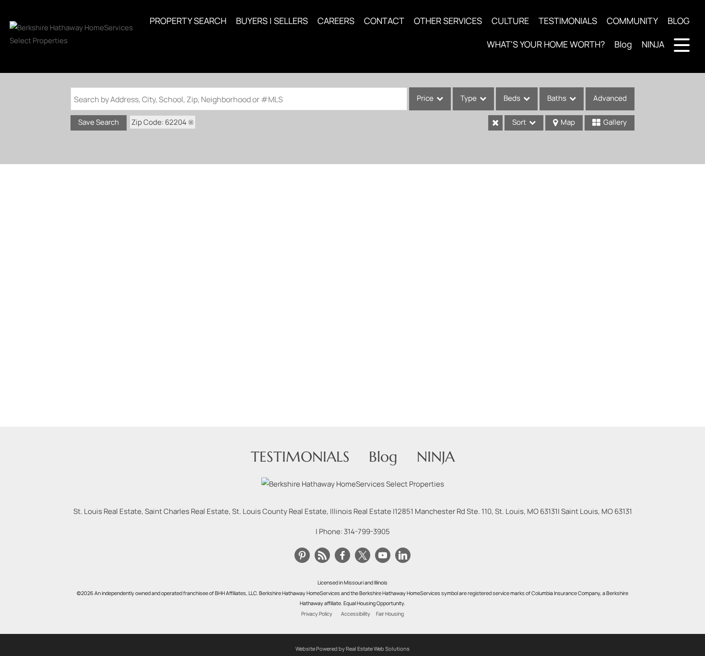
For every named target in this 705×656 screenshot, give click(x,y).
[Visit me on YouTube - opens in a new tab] (382, 555)
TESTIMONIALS (568, 20)
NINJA (653, 44)
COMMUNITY (632, 20)
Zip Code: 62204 (159, 122)
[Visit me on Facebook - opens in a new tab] (342, 555)
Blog (623, 44)
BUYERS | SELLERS (272, 20)
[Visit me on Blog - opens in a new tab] (322, 555)
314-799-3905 (367, 531)
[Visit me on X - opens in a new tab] (362, 555)
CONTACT (384, 20)
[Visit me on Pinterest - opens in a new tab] (302, 555)
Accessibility (355, 613)
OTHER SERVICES (448, 20)
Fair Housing (390, 613)
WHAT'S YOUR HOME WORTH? (546, 44)
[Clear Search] (495, 123)
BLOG (679, 20)
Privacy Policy (316, 613)
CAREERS (335, 20)
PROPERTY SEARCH (188, 20)
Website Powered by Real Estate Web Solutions (352, 648)
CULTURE (510, 20)
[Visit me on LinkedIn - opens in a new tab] (403, 555)
